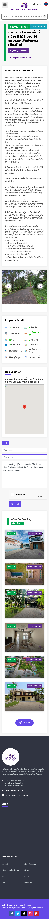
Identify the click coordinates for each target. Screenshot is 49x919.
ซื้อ (3, 876)
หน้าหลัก (5, 864)
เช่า (3, 882)
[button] (38, 26)
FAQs (26, 876)
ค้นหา (26, 870)
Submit (15, 504)
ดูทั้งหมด (23, 722)
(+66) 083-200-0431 (14, 790)
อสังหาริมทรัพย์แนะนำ (11, 870)
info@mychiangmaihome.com (17, 795)
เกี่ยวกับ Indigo (30, 864)
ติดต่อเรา (28, 882)
